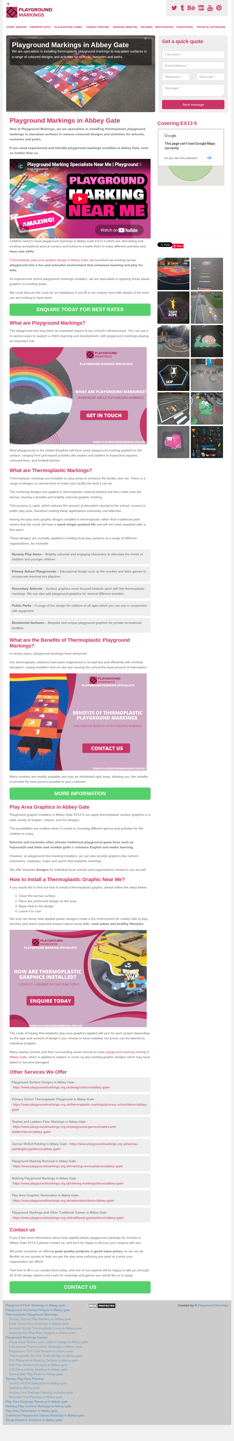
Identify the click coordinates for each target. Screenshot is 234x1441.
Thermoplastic (40, 27)
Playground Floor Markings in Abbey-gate (35, 1305)
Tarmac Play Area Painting (24, 1378)
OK (209, 158)
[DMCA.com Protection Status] (102, 1305)
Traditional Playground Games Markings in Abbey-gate (44, 1415)
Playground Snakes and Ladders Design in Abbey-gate (48, 1342)
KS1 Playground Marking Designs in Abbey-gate (43, 1360)
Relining (147, 27)
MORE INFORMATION (80, 793)
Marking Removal (125, 27)
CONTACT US (80, 1287)
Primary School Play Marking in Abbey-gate (40, 1319)
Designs (21, 27)
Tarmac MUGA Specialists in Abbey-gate (38, 1383)
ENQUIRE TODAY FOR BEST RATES (80, 309)
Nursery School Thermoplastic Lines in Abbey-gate (45, 1328)
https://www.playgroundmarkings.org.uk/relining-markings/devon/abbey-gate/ (68, 1183)
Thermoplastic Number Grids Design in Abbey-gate (45, 1356)
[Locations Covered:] (8, 4)
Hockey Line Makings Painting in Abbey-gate (41, 1392)
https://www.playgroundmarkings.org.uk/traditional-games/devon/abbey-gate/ (68, 1218)
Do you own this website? (181, 158)
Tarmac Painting (97, 27)
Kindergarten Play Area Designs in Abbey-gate (42, 1333)
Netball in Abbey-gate (24, 1388)
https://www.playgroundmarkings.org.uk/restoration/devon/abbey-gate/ (63, 1200)
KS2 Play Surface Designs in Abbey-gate (38, 1365)
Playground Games (68, 27)
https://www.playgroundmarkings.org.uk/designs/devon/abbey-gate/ (61, 1087)
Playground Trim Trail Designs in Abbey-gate (41, 1351)
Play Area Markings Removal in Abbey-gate (36, 1401)
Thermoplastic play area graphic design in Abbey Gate (49, 260)
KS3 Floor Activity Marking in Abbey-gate (38, 1369)
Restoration (164, 27)
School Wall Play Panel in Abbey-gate (36, 1374)
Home (10, 27)
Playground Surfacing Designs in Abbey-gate (37, 1310)
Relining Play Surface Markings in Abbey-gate (38, 1406)
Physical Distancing (211, 27)
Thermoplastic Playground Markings (31, 1314)
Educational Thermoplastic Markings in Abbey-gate (45, 1346)
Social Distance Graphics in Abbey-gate (33, 1420)
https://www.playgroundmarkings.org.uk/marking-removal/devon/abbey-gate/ (68, 1166)
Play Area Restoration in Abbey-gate (31, 1411)
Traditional (185, 27)
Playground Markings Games (26, 1337)
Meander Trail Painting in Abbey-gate (35, 1397)
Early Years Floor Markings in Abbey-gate (39, 1323)
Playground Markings (213, 1305)
